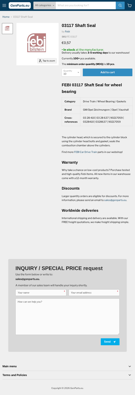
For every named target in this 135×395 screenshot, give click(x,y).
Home (6, 17)
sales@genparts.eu (115, 200)
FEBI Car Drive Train (85, 152)
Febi (67, 31)
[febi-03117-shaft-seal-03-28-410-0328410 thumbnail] (7, 28)
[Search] (120, 5)
